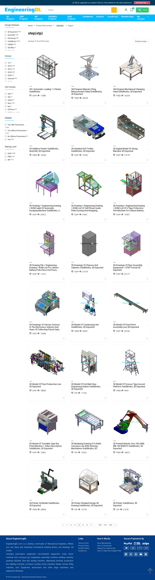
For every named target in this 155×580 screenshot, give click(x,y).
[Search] (114, 10)
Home (30, 26)
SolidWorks (88, 16)
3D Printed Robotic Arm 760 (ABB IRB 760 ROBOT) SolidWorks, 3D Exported (128, 446)
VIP (9, 160)
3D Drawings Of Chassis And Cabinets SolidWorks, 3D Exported (87, 266)
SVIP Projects (24, 17)
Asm (9, 103)
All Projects (10, 17)
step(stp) (59, 26)
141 (105, 525)
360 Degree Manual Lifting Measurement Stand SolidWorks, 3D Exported (86, 91)
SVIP (9, 153)
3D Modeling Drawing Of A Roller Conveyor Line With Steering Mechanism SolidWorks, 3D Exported (86, 447)
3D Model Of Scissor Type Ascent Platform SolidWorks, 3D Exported (129, 385)
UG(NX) (10, 44)
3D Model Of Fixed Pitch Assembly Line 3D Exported (126, 325)
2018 (10, 72)
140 (99, 525)
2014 (10, 66)
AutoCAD (11, 35)
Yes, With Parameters (16, 125)
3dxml (10, 100)
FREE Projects (71, 17)
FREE (10, 157)
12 (9, 63)
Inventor (100, 16)
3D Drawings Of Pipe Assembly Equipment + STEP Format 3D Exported (127, 267)
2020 (10, 75)
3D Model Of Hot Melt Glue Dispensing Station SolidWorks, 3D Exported (86, 386)
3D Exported (12, 32)
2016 (10, 69)
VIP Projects (39, 17)
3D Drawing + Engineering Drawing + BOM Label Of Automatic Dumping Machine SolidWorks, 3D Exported (45, 209)
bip (9, 106)
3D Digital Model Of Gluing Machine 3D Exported (125, 149)
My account (140, 17)
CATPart (11, 109)
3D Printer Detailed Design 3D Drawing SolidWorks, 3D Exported (86, 504)
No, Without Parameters (17, 136)
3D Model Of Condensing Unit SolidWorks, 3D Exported (85, 325)
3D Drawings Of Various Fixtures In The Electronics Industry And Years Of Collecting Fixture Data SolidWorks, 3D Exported (44, 328)
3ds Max (11, 48)
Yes (9, 139)
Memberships (127, 16)
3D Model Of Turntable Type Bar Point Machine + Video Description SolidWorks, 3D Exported (45, 446)
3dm (9, 94)
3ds (9, 97)
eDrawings (12, 38)
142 (110, 525)
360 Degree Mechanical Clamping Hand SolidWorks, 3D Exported (129, 90)
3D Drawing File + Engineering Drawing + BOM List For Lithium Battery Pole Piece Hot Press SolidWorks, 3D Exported (43, 269)
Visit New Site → (142, 3)
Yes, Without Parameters (17, 131)
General (11, 79)
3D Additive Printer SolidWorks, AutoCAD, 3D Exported (44, 149)
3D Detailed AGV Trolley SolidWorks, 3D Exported (82, 149)
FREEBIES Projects (52, 17)
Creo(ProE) (112, 16)
